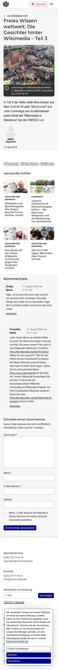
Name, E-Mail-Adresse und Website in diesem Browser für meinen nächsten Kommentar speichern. (28, 516)
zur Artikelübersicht (17, 15)
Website (8, 499)
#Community (11, 164)
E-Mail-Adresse (12, 486)
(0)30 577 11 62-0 (13, 575)
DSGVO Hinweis (14, 602)
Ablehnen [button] (12, 654)
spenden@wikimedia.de (18, 561)
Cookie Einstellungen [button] (18, 648)
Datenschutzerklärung (17, 641)
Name (7, 473)
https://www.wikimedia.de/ (23, 373)
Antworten (11, 313)
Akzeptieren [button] (13, 661)
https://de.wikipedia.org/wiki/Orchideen (29, 351)
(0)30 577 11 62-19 (13, 557)
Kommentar (10, 434)
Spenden (41, 4)
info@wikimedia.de (15, 579)
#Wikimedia (47, 164)
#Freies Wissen (29, 164)
